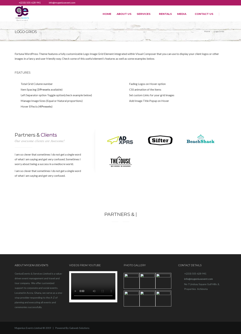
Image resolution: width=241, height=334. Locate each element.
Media (181, 14)
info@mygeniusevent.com (198, 278)
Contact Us (204, 14)
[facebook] (224, 3)
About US (124, 14)
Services (143, 14)
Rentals (165, 14)
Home (107, 14)
